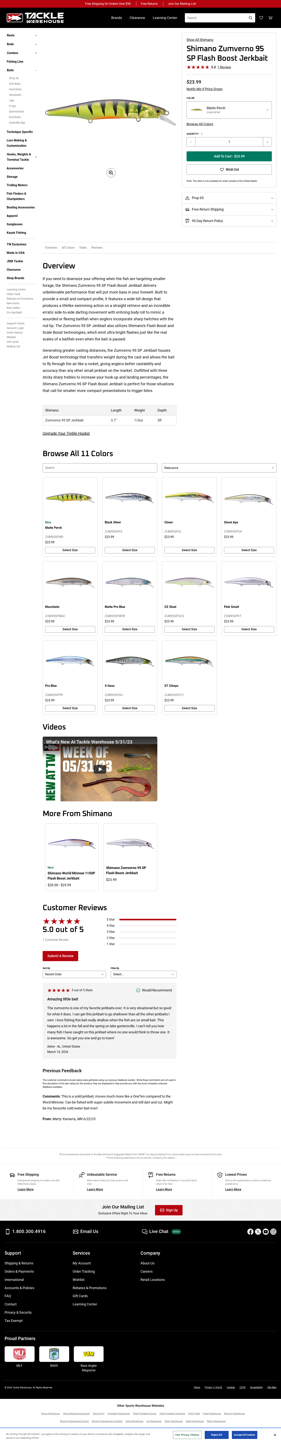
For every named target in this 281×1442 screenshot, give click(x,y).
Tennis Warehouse (50, 1413)
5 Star (111, 919)
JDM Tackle (15, 261)
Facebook (250, 1232)
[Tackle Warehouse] (39, 18)
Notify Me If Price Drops (205, 89)
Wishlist (11, 337)
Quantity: (194, 134)
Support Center (16, 323)
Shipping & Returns (19, 1263)
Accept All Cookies (244, 1434)
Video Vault (13, 294)
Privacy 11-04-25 (213, 1387)
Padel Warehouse (212, 1413)
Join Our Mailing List (182, 4)
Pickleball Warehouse (119, 1413)
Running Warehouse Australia (107, 1421)
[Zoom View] (111, 172)
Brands (116, 18)
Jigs (11, 100)
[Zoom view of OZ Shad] (189, 583)
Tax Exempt (14, 1321)
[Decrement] (191, 142)
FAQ (8, 1296)
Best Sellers (13, 307)
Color (191, 98)
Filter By (115, 968)
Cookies (231, 1387)
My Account (82, 1263)
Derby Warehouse (174, 1421)
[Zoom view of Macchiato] (70, 583)
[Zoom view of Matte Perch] (70, 498)
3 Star (111, 932)
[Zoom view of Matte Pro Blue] (130, 583)
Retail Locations (152, 1280)
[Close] (275, 1435)
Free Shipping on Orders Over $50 (108, 4)
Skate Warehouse (195, 1421)
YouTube (266, 1232)
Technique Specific (20, 132)
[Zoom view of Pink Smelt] (249, 583)
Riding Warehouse (216, 1421)
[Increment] (267, 142)
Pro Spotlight (14, 312)
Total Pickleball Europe (144, 1413)
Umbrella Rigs (17, 122)
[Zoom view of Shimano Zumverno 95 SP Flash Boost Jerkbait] (111, 112)
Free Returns (149, 4)
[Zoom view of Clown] (189, 498)
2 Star (111, 938)
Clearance (137, 18)
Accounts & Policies (19, 1288)
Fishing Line (15, 61)
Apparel (12, 216)
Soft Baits (15, 83)
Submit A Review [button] (60, 956)
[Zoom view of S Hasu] (130, 662)
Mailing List (13, 346)
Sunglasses (15, 224)
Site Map (271, 1387)
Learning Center (165, 18)
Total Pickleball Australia (172, 1413)
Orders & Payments (19, 1271)
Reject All (216, 1434)
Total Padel (194, 1413)
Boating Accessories (21, 207)
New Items (13, 303)
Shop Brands (15, 278)
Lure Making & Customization (17, 143)
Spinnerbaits (16, 111)
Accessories (15, 168)
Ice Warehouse (154, 1421)
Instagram (273, 1232)
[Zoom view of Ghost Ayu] (249, 498)
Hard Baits (15, 89)
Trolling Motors (17, 185)
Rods (10, 44)
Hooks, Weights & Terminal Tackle (19, 156)
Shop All (14, 78)
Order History (15, 332)
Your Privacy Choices (187, 1434)
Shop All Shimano (200, 40)
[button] (100, 769)
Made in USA (16, 253)
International (14, 1280)
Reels (11, 35)
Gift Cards (13, 341)
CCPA (242, 1387)
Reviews (96, 247)
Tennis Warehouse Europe (76, 1413)
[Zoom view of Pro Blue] (70, 662)
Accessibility (256, 1387)
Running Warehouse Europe (74, 1421)
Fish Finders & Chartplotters (16, 196)
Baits (10, 70)
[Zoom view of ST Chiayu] (189, 662)
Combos (12, 53)
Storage (12, 177)
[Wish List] (261, 18)
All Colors (68, 247)
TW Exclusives (16, 244)
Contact (11, 1304)
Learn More (26, 1189)
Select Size (70, 550)
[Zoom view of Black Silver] (130, 498)
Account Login (15, 328)
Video (83, 247)
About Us (147, 1263)
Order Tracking (84, 1271)
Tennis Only (99, 1413)
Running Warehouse (234, 1413)
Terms (197, 1387)
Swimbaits (15, 94)
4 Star (111, 925)
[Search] (250, 17)
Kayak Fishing (16, 232)
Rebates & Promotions (20, 298)
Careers (146, 1271)
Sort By (46, 968)
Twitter (258, 1232)
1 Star (111, 944)
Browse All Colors (200, 124)
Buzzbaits (15, 117)
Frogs (12, 105)
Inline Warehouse (134, 1421)
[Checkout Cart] (270, 18)
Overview (51, 247)
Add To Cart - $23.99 (229, 156)
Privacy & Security (18, 1312)
